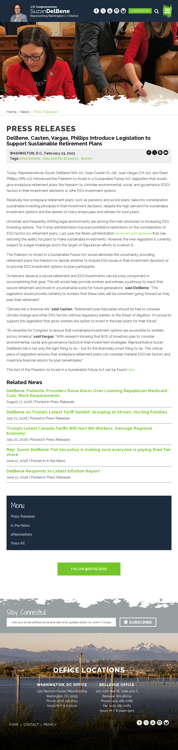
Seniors (86, 158)
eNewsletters (21, 534)
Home (11, 112)
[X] (103, 10)
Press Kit (18, 543)
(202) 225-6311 (67, 701)
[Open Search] (157, 11)
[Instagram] (116, 10)
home (13, 724)
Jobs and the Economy (60, 158)
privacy (50, 724)
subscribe (140, 622)
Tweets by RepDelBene (89, 560)
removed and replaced (133, 233)
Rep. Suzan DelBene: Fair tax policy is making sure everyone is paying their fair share (89, 452)
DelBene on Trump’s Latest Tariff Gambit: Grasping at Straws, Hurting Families (87, 412)
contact (31, 724)
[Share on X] (154, 153)
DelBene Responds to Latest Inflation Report (53, 471)
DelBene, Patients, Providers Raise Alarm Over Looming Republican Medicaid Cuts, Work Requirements (87, 393)
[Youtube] (109, 10)
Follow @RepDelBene (89, 569)
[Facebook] (96, 10)
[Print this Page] (160, 153)
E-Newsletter (140, 11)
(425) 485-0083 (120, 705)
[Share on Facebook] (149, 153)
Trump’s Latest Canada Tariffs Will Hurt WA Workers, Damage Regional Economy (79, 430)
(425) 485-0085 (122, 701)
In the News (20, 525)
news (25, 112)
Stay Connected (26, 612)
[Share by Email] (165, 153)
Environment (30, 158)
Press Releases (23, 516)
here (130, 370)
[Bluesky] (123, 10)
